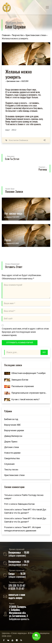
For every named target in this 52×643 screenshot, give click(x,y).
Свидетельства (12, 458)
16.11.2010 (15, 243)
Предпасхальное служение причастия (30, 393)
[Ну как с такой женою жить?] (7, 399)
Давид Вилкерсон (13, 436)
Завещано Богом (19, 379)
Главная (6, 35)
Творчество (18, 35)
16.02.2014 (24, 81)
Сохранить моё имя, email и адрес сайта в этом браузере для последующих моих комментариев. (25, 331)
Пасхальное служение (22, 386)
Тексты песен (11, 469)
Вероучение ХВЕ (12, 425)
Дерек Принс (11, 441)
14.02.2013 (15, 217)
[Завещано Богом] (7, 379)
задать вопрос (15, 598)
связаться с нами (16, 594)
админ (8, 217)
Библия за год (11, 419)
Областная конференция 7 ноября (28, 373)
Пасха (7, 240)
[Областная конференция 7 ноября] (7, 373)
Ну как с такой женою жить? (25, 399)
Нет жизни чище (13, 213)
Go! (44, 352)
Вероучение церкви (14, 430)
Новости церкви (12, 452)
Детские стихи (11, 447)
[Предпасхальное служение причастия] (7, 392)
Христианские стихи (36, 35)
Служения (9, 464)
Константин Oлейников (18, 140)
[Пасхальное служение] (7, 386)
